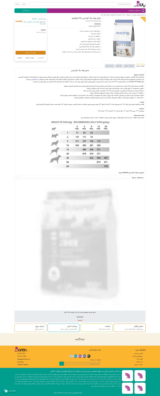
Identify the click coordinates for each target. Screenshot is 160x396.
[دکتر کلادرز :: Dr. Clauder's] (47, 233)
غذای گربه (109, 379)
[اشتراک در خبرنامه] (61, 364)
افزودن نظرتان (93, 26)
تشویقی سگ (62, 379)
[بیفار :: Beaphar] (91, 233)
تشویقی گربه (52, 379)
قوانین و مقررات (138, 353)
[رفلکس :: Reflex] (25, 233)
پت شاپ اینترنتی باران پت (139, 15)
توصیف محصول (140, 66)
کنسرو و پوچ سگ (83, 379)
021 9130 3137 (21, 353)
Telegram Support (22, 365)
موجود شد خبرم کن (30, 53)
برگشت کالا (140, 359)
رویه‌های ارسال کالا (138, 356)
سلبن (106, 386)
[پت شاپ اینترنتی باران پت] (140, 4)
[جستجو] (30, 4)
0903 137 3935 (21, 356)
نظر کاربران (119, 66)
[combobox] (80, 4)
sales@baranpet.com (23, 359)
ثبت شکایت (139, 362)
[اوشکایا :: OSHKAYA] (113, 233)
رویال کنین (101, 384)
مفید (109, 386)
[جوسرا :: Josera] (69, 233)
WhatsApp (20, 362)
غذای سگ (115, 379)
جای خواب (88, 381)
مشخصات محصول (129, 66)
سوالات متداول (139, 365)
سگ (123, 15)
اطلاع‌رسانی (41, 58)
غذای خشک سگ (105, 15)
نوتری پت (118, 386)
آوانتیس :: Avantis (37, 19)
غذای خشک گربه (92, 379)
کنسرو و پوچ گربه (73, 379)
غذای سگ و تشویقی (115, 15)
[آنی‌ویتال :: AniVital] (135, 233)
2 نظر (99, 26)
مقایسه (20, 58)
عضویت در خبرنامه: (95, 360)
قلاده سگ (101, 381)
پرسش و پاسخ (109, 66)
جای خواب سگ (78, 381)
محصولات (128, 15)
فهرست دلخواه (30, 58)
